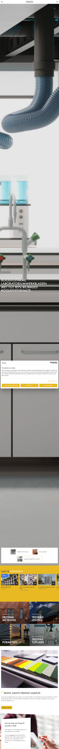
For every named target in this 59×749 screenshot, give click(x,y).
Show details (51, 381)
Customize (28, 385)
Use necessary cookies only (11, 385)
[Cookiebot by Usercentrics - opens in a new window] (51, 363)
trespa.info (12, 735)
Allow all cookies (48, 385)
